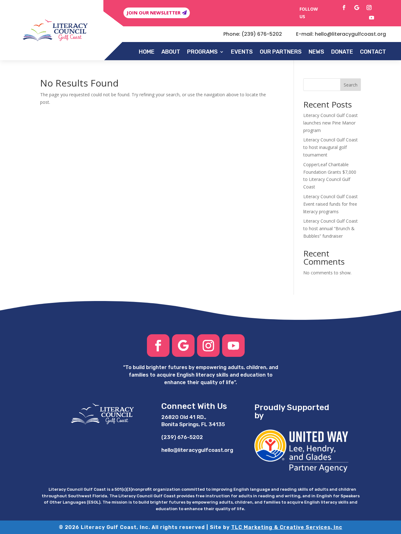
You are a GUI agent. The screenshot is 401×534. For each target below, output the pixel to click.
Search (350, 85)
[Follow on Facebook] (344, 8)
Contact (373, 51)
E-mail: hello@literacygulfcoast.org (341, 34)
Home (146, 51)
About (170, 51)
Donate (342, 51)
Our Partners (281, 51)
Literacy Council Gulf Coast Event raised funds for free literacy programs (330, 203)
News (316, 51)
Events (242, 51)
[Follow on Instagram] (369, 8)
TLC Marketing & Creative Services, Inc (286, 527)
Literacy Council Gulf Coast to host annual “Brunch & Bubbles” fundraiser (330, 228)
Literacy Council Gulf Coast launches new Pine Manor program (330, 122)
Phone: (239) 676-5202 (252, 34)
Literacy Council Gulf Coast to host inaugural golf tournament (330, 147)
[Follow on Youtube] (372, 18)
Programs (202, 51)
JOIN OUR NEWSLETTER (153, 12)
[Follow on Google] (357, 8)
